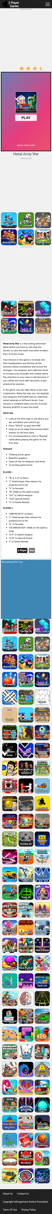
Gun (32, 550)
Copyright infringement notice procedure (25, 1202)
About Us (8, 1194)
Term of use (10, 1210)
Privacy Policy (28, 1210)
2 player (22, 550)
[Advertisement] (26, 37)
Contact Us (23, 1194)
